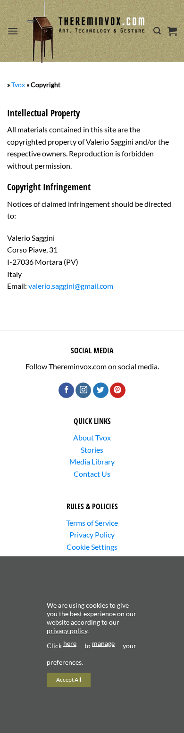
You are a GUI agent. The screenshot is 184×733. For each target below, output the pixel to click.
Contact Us (92, 473)
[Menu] (12, 30)
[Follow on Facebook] (66, 391)
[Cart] (172, 31)
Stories (92, 449)
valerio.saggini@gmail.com (70, 285)
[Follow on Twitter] (101, 391)
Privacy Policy (92, 534)
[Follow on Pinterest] (117, 391)
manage (103, 643)
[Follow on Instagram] (83, 391)
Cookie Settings (92, 546)
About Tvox (92, 437)
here (69, 643)
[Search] (157, 31)
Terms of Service (92, 522)
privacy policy (67, 631)
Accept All (68, 679)
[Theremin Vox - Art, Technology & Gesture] (85, 32)
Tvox (18, 85)
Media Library (92, 461)
